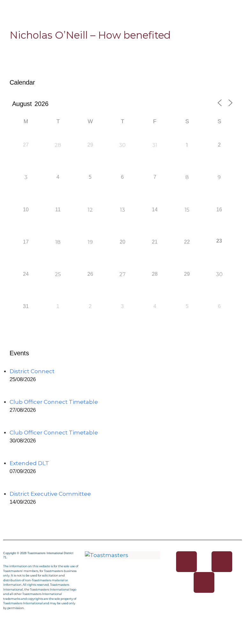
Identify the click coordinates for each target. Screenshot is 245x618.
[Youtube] (204, 582)
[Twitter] (222, 561)
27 (122, 274)
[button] (122, 6)
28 (58, 145)
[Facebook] (186, 561)
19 (90, 242)
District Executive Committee (50, 494)
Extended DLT (29, 463)
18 (58, 242)
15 (187, 210)
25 (58, 274)
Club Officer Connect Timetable (54, 402)
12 (90, 210)
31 (154, 145)
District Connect (32, 371)
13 (122, 210)
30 (122, 145)
